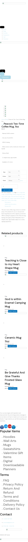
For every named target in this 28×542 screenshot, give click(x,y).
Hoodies (5, 33)
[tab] (15, 202)
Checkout (5, 39)
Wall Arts (9, 441)
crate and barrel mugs (16, 196)
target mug (13, 198)
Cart (4, 37)
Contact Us (11, 509)
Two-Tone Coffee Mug (10, 200)
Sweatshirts (6, 35)
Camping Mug (8, 194)
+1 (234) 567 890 (7, 519)
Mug (7, 119)
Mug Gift (7, 198)
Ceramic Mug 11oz (17, 194)
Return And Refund (11, 490)
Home (4, 29)
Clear (21, 180)
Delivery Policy (13, 505)
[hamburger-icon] (2, 27)
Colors (4, 176)
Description (8, 202)
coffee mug (7, 196)
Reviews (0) (8, 206)
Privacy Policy (13, 484)
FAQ (6, 480)
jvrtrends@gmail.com (8, 522)
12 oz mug (19, 192)
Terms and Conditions (11, 499)
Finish (4, 180)
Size (4, 172)
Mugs (4, 31)
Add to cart (7, 190)
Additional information (10, 204)
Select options (13, 272)
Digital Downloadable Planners (13, 465)
